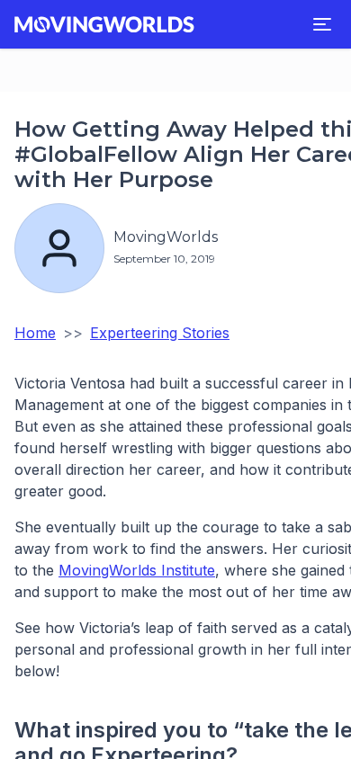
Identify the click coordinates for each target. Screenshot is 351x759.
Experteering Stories (160, 333)
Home (35, 333)
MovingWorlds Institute (136, 570)
